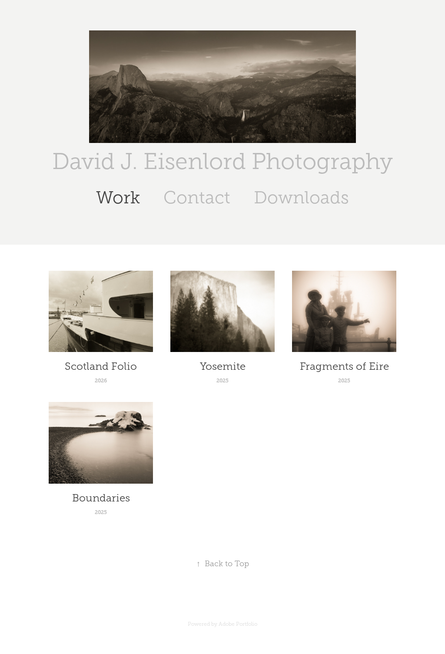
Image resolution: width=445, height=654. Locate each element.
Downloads (301, 197)
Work (118, 197)
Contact (196, 197)
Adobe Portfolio (238, 624)
